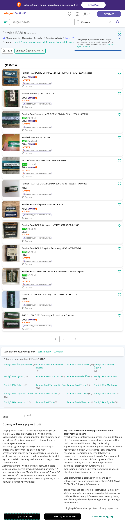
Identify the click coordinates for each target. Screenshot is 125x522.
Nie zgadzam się (65, 516)
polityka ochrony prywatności (104, 508)
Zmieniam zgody (103, 516)
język (29, 415)
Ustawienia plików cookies (86, 496)
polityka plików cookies (75, 508)
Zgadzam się (24, 516)
